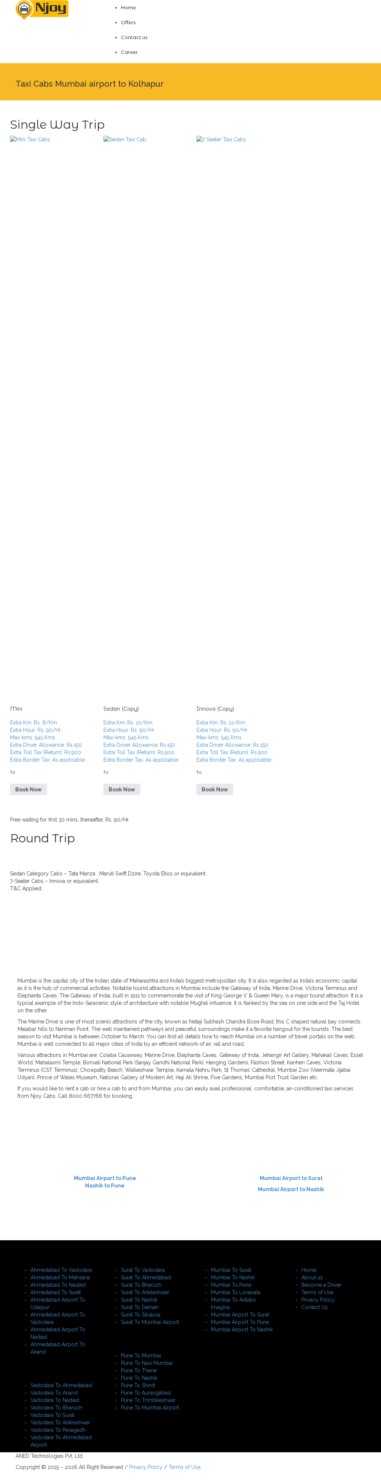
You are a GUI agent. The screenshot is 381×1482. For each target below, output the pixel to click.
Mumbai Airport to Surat (291, 1178)
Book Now (28, 790)
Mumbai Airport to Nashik (291, 1189)
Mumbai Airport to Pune (105, 1178)
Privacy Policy (145, 1467)
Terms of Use (184, 1467)
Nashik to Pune (105, 1186)
